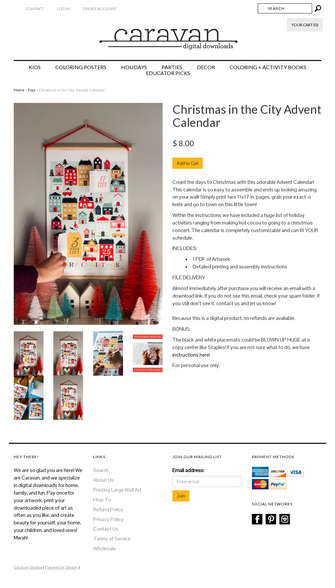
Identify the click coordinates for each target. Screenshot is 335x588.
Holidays (134, 67)
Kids (35, 67)
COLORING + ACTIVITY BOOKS (268, 67)
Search (101, 470)
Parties (172, 67)
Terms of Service (112, 538)
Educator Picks (168, 73)
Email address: (188, 470)
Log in (63, 8)
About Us (103, 480)
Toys (31, 90)
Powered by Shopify (61, 567)
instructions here (190, 354)
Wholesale (104, 548)
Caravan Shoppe (28, 567)
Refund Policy (108, 509)
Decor (206, 67)
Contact (35, 8)
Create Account (100, 8)
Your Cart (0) (304, 24)
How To (102, 499)
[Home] (168, 36)
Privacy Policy (108, 519)
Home (19, 90)
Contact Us (105, 528)
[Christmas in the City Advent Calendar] (29, 353)
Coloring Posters (80, 67)
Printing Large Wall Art (117, 489)
